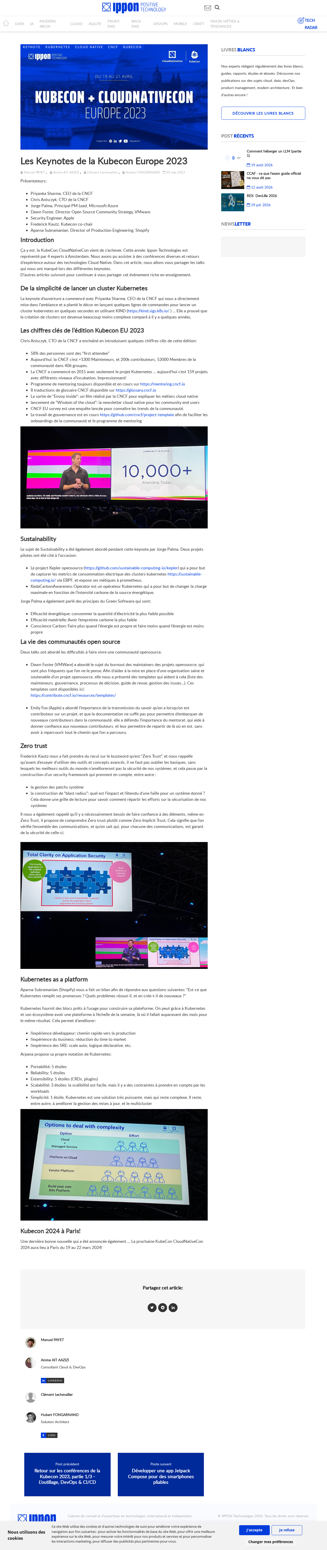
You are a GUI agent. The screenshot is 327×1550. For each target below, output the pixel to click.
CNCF (113, 47)
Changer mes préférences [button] (270, 1541)
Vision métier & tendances (225, 24)
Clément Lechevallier (102, 172)
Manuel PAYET (34, 172)
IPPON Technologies (237, 1515)
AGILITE (95, 23)
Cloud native (89, 47)
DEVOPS (161, 23)
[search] (218, 7)
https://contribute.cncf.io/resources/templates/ (73, 695)
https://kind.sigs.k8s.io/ (148, 311)
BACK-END (137, 24)
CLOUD (76, 23)
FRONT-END (114, 24)
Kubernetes (57, 47)
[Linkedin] (173, 1307)
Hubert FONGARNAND (143, 172)
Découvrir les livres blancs (263, 113)
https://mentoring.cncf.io (162, 384)
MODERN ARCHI (48, 24)
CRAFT (198, 23)
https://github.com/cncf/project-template (137, 414)
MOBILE (180, 23)
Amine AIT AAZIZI (66, 172)
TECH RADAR (311, 24)
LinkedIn (55, 1380)
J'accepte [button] (254, 1529)
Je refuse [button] (287, 1529)
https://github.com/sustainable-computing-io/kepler (131, 568)
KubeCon (132, 47)
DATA (19, 23)
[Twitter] (152, 1307)
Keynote (32, 47)
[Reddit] (162, 1307)
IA (31, 23)
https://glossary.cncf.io (136, 390)
